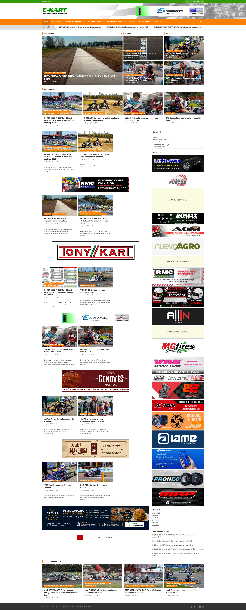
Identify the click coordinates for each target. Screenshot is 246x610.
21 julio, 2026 (170, 595)
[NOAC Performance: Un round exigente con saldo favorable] (95, 406)
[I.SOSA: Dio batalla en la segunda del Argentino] (59, 406)
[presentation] (118, 33)
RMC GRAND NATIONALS (115, 22)
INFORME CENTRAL (105, 583)
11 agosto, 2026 (48, 597)
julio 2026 (155, 515)
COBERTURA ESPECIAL (56, 111)
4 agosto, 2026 (88, 595)
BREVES (46, 111)
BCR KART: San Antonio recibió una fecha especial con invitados (101, 119)
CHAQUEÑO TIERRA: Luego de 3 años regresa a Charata (140, 54)
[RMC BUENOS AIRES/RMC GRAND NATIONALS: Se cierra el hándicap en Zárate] (95, 205)
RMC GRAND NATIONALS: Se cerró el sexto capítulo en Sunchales (143, 591)
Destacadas (49, 33)
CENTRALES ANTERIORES (51, 585)
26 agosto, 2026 (49, 82)
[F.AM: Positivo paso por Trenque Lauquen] (59, 472)
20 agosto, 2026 (130, 57)
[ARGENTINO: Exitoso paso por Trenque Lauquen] (95, 277)
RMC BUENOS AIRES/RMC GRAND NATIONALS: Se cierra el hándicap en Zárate (125, 27)
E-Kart (57, 82)
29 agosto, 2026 (48, 125)
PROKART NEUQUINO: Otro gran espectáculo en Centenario (138, 79)
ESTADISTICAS (158, 22)
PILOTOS (132, 22)
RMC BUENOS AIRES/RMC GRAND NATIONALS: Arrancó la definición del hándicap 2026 (59, 120)
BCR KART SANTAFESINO (91, 113)
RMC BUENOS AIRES (94, 22)
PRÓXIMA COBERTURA (95, 211)
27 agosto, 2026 (89, 123)
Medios (128, 33)
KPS (173, 113)
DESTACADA (48, 72)
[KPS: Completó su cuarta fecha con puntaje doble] (95, 336)
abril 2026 (155, 523)
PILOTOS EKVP (178, 50)
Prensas (168, 33)
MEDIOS (140, 50)
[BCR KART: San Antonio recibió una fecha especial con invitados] (95, 141)
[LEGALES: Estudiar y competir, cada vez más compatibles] (59, 336)
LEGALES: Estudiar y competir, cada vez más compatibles (58, 350)
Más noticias (49, 89)
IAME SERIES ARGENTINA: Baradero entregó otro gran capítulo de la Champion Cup (61, 592)
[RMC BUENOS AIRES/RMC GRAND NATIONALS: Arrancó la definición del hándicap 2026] (59, 141)
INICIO (46, 22)
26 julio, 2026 (129, 595)
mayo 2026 (155, 520)
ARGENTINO (56, 22)
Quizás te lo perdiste (52, 561)
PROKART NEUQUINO (137, 75)
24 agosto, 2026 (170, 57)
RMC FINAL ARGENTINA (58, 214)
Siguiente (109, 537)
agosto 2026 (156, 513)
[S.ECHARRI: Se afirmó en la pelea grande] (95, 472)
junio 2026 (155, 518)
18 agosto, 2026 (130, 82)
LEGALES (142, 113)
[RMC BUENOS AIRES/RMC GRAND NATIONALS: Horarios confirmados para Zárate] (59, 277)
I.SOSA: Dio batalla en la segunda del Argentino (181, 54)
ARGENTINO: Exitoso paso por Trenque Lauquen (92, 291)
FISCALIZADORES (144, 22)
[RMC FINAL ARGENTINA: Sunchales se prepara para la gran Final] (59, 205)
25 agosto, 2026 (130, 123)
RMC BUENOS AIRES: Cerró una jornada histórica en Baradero (100, 591)
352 (99, 537)
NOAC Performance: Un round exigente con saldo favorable (183, 79)
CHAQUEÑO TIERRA (130, 50)
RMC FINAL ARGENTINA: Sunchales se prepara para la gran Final (73, 27)
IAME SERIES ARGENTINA (74, 22)
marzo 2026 (155, 525)
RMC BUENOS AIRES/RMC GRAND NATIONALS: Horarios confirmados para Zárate (182, 27)
